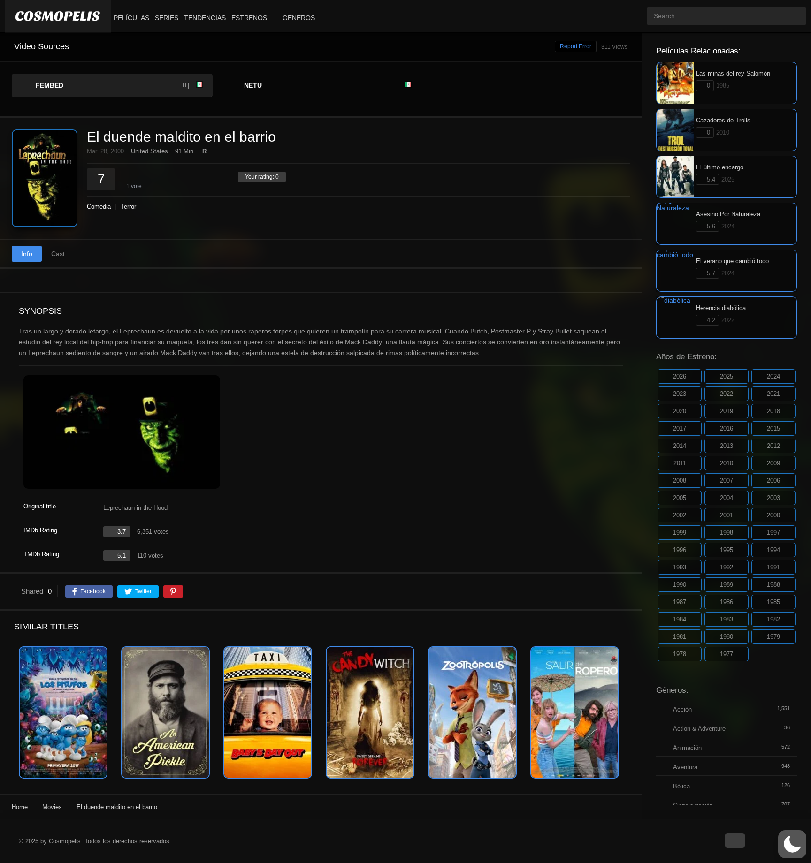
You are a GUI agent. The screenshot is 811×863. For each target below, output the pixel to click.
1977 (726, 654)
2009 (773, 463)
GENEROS (299, 18)
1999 (679, 532)
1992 (726, 567)
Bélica (681, 786)
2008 (679, 480)
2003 (773, 497)
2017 (679, 428)
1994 (773, 549)
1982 (773, 619)
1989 (726, 584)
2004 (726, 497)
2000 (773, 515)
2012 (773, 445)
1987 (679, 602)
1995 (726, 549)
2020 (679, 411)
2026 (679, 376)
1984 (679, 619)
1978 (679, 654)
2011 (679, 463)
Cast (58, 253)
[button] (792, 844)
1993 (679, 567)
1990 (679, 584)
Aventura (685, 767)
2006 (773, 480)
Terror (128, 207)
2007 (726, 480)
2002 (679, 515)
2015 (773, 428)
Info (26, 253)
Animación (687, 747)
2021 (773, 393)
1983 (726, 619)
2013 (726, 445)
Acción (682, 709)
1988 (773, 584)
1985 (773, 602)
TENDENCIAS (205, 18)
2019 (726, 411)
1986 (726, 602)
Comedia (99, 207)
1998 (726, 532)
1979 (773, 636)
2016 (726, 428)
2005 (679, 497)
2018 (773, 411)
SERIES (166, 18)
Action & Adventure (699, 728)
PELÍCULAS (131, 18)
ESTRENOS (249, 18)
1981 (679, 636)
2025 (726, 376)
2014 (679, 445)
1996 (679, 549)
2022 (726, 393)
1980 (726, 636)
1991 (773, 567)
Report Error (575, 46)
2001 (726, 515)
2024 (773, 376)
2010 (726, 463)
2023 (679, 393)
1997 (773, 532)
